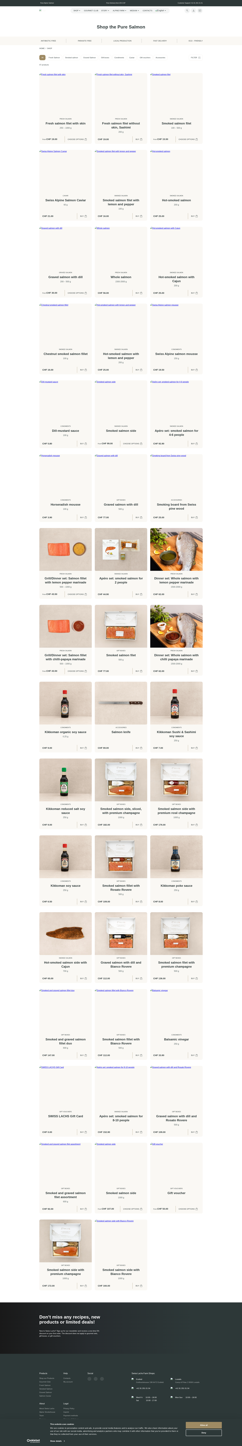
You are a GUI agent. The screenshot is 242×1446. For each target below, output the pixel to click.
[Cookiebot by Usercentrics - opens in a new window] (33, 1441)
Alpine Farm (118, 11)
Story (104, 11)
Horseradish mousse (65, 504)
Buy (137, 139)
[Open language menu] (161, 10)
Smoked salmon (71, 58)
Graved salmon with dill (65, 277)
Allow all (204, 1425)
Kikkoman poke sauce (176, 885)
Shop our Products (46, 1378)
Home (42, 48)
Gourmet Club (45, 1382)
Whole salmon (121, 277)
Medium (133, 11)
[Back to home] (47, 10)
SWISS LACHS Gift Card (65, 1116)
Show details (56, 1441)
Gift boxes (105, 58)
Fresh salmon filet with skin (66, 123)
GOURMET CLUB (91, 11)
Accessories (160, 58)
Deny (204, 1433)
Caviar (131, 58)
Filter (194, 58)
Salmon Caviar (45, 1396)
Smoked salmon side (121, 430)
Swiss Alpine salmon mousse (176, 354)
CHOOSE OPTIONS (76, 139)
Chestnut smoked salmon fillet (66, 354)
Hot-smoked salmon (176, 200)
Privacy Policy (68, 1408)
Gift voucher (176, 1193)
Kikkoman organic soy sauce (65, 732)
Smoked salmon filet (176, 123)
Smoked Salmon (45, 1389)
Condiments (119, 58)
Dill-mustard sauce (65, 430)
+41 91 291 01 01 (197, 3)
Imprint (66, 1412)
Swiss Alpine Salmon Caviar (65, 200)
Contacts (147, 11)
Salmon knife (121, 732)
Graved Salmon (89, 58)
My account (68, 1382)
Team (41, 1416)
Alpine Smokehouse (47, 1412)
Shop (75, 11)
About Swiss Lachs (46, 1408)
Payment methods (70, 1416)
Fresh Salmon (54, 58)
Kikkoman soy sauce (65, 885)
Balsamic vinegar (176, 1039)
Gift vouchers (145, 58)
